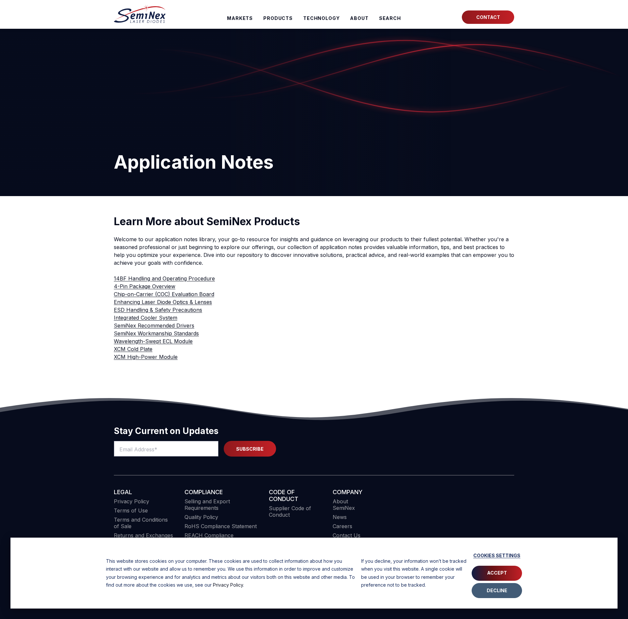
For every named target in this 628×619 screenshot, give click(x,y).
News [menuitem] (340, 517)
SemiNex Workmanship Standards (156, 333)
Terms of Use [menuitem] (131, 510)
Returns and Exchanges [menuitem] (143, 535)
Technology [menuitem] (321, 18)
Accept (497, 573)
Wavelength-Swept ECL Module (153, 341)
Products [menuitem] (278, 18)
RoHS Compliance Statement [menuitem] (220, 526)
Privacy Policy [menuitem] (131, 501)
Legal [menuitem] (123, 492)
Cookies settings (496, 555)
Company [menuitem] (347, 492)
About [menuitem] (359, 18)
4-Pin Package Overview (144, 286)
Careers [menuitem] (342, 526)
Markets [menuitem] (240, 18)
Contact (488, 17)
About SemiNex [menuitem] (344, 504)
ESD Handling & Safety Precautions (158, 310)
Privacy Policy (228, 585)
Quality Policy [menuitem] (201, 517)
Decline (497, 590)
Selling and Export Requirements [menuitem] (207, 504)
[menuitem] (390, 18)
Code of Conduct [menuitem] (283, 495)
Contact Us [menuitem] (346, 535)
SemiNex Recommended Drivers (154, 325)
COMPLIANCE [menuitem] (203, 492)
